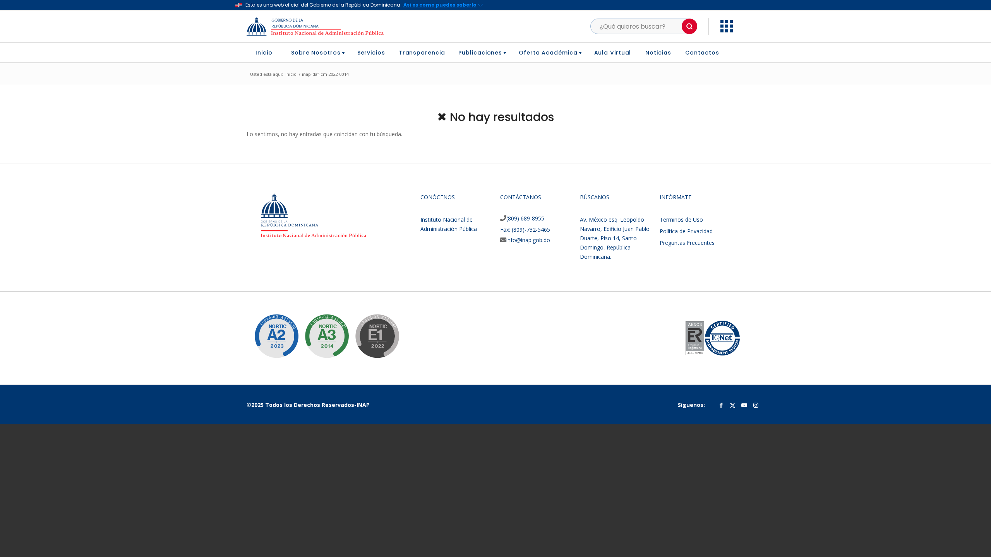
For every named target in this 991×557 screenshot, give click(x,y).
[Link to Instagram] (756, 405)
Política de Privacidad (686, 231)
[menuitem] (267, 52)
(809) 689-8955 (525, 218)
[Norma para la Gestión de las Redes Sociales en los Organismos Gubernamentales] (371, 330)
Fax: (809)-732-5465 (525, 229)
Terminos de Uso (681, 219)
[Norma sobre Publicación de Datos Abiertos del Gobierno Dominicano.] (321, 330)
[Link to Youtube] (744, 405)
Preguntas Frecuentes (687, 242)
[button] (689, 26)
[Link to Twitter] (733, 405)
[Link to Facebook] (721, 405)
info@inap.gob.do (528, 240)
